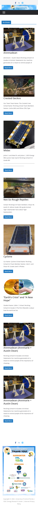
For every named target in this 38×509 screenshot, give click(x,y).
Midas (7, 150)
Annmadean (10, 52)
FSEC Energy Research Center (13, 501)
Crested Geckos (12, 98)
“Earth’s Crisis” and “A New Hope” (18, 299)
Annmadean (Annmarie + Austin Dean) (17, 349)
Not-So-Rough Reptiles (16, 199)
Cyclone (8, 256)
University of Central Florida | (25, 499)
